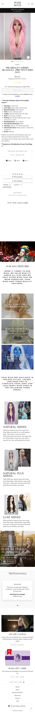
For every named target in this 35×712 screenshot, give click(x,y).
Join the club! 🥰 (17, 682)
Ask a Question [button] (18, 181)
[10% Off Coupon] (17, 623)
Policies (17, 698)
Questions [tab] (17, 184)
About (17, 689)
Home (17, 64)
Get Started (8, 561)
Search (17, 687)
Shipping (10, 78)
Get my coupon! (17, 645)
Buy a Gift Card (17, 677)
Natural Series (13, 137)
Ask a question (17, 155)
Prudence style (14, 100)
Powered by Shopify (17, 710)
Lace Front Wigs (27, 144)
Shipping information (17, 151)
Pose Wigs (17, 4)
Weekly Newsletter (17, 692)
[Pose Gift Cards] (17, 657)
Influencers (17, 695)
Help (17, 701)
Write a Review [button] (18, 177)
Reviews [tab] (6, 184)
